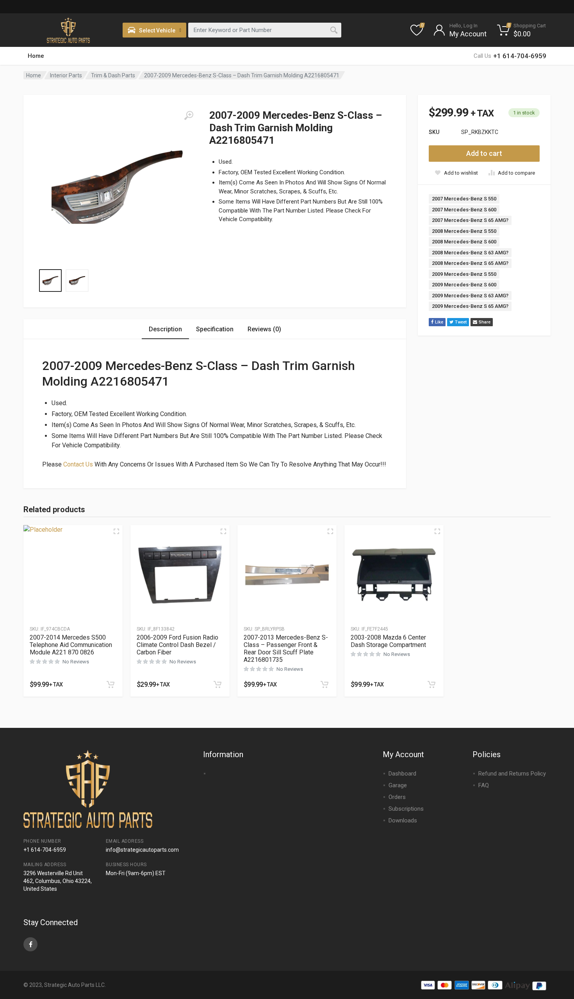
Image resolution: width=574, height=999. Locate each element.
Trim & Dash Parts (113, 75)
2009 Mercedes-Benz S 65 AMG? (470, 306)
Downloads (403, 820)
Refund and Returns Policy (512, 773)
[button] (110, 684)
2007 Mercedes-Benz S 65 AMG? (470, 220)
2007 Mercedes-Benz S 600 (464, 210)
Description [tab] (165, 329)
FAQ (483, 785)
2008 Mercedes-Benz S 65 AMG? (470, 263)
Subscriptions (406, 808)
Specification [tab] (215, 329)
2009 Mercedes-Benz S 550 (464, 274)
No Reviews (75, 662)
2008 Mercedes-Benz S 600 (464, 242)
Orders (397, 797)
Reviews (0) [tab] (264, 329)
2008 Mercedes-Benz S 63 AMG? (470, 253)
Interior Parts (66, 75)
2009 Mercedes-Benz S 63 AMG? (470, 295)
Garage (398, 785)
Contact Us (78, 464)
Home (36, 55)
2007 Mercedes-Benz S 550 (464, 199)
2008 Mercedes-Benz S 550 (464, 231)
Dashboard (402, 773)
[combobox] (264, 30)
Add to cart (484, 153)
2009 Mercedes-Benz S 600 (464, 285)
